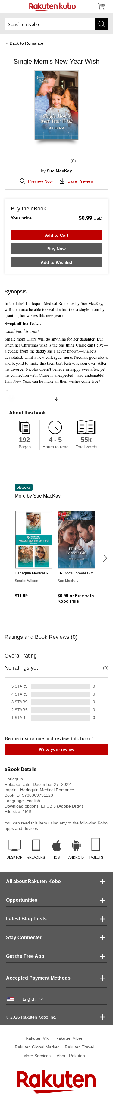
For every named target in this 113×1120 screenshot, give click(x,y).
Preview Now (40, 181)
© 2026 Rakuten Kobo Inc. (31, 1017)
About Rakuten (71, 1055)
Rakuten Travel (79, 1047)
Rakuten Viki (37, 1038)
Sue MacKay (59, 170)
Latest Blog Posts (26, 918)
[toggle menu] (10, 6)
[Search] (101, 24)
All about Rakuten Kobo (33, 881)
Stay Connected (24, 937)
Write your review (56, 749)
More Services (37, 1055)
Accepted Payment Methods (38, 978)
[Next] (105, 558)
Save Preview (80, 181)
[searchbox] (56, 24)
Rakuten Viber (69, 1038)
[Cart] (100, 6)
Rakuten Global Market (37, 1047)
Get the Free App (25, 956)
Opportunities (21, 900)
